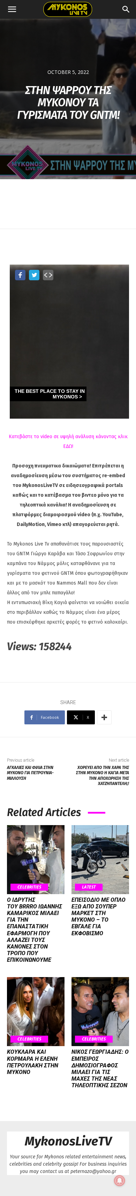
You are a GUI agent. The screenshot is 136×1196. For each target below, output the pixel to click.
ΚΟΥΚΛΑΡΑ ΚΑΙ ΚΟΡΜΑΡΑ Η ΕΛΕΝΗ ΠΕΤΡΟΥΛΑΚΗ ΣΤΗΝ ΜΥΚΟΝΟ (32, 1062)
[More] (104, 717)
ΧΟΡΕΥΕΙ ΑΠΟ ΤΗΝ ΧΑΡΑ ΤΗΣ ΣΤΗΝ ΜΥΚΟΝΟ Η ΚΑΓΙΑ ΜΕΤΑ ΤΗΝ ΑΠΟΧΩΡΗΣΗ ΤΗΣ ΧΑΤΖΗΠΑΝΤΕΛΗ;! (102, 775)
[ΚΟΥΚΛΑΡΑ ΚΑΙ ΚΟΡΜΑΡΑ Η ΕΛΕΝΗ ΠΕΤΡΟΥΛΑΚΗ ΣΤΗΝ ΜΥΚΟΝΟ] (36, 1011)
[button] (12, 9)
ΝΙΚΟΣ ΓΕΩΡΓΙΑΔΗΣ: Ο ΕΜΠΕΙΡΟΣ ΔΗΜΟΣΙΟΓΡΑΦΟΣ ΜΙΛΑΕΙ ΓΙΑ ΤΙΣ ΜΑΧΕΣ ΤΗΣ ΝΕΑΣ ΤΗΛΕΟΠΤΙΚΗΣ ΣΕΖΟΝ (100, 1069)
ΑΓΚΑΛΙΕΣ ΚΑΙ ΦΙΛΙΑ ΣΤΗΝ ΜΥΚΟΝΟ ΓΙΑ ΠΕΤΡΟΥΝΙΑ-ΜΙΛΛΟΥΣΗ (30, 773)
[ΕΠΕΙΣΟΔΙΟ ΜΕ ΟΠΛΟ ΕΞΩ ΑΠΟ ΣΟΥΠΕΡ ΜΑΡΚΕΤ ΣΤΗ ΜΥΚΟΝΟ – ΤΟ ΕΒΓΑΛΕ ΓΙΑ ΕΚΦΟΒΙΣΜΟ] (100, 859)
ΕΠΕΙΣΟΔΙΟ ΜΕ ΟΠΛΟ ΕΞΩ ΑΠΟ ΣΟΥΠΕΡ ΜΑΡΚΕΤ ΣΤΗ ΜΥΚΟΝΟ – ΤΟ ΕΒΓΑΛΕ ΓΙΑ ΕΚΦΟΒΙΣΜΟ (98, 917)
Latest (89, 887)
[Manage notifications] (119, 1180)
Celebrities (29, 887)
